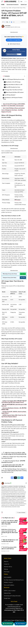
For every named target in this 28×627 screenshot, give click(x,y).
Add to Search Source (15, 44)
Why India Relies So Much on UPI (14, 84)
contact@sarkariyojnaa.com (14, 606)
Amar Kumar (7, 25)
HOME (21, 520)
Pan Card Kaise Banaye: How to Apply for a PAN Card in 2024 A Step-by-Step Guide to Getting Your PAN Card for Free (14, 470)
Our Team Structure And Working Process (14, 580)
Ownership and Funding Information (12, 595)
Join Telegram (21, 623)
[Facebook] (26, 483)
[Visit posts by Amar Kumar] (2, 483)
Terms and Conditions (9, 585)
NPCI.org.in (17, 199)
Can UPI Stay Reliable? (9, 95)
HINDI (21, 539)
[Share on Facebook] (5, 22)
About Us (6, 561)
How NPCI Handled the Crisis (13, 87)
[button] (2, 1)
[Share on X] (7, 22)
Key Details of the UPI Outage (13, 82)
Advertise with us (8, 566)
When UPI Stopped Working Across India (14, 79)
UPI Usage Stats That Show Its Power (13, 89)
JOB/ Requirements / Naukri (23, 523)
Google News (7, 598)
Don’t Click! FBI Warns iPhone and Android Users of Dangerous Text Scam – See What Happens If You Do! (13, 109)
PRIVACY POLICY (8, 582)
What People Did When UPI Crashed (14, 92)
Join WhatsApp (8, 623)
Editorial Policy (7, 593)
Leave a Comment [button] (21, 512)
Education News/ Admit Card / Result (22, 530)
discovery (22, 535)
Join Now (23, 274)
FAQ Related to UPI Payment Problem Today (12, 98)
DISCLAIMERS (7, 577)
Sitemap (6, 569)
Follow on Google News (15, 40)
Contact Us (6, 564)
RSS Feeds (6, 571)
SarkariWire (10, 1)
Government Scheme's (23, 518)
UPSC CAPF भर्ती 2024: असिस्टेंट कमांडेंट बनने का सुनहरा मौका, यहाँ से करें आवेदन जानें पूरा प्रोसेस (9, 522)
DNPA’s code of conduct (9, 590)
